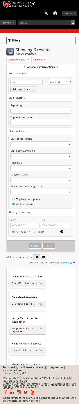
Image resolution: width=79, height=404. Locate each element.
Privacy (45, 383)
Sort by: (34, 262)
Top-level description (21, 117)
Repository (16, 105)
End (43, 220)
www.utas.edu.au (12, 370)
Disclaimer (32, 383)
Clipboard (46, 13)
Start (13, 220)
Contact (7, 383)
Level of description (21, 138)
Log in (68, 13)
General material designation (26, 186)
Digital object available (22, 150)
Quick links (55, 13)
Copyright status (19, 174)
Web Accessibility (60, 383)
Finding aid (16, 162)
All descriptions (24, 204)
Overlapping (23, 232)
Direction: (54, 262)
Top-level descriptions (28, 199)
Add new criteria (21, 89)
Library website (55, 367)
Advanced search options (41, 67)
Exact (40, 232)
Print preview (17, 257)
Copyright (19, 383)
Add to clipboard (41, 283)
